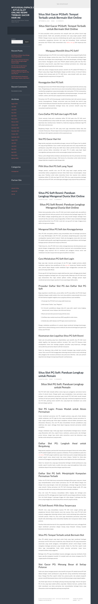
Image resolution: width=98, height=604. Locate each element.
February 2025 (14, 158)
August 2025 (14, 140)
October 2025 (14, 134)
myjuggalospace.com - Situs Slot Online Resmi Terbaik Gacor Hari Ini (24, 12)
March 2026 (14, 118)
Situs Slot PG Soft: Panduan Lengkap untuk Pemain (61, 374)
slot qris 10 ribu (15, 188)
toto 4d (13, 194)
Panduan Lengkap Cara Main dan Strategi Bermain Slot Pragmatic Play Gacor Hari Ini (20, 72)
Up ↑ (79, 600)
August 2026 (14, 103)
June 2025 (13, 146)
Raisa (53, 21)
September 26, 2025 (44, 21)
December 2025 (15, 128)
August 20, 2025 (43, 379)
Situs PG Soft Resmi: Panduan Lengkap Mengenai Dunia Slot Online (62, 194)
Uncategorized (14, 171)
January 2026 (14, 125)
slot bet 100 (14, 191)
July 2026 (13, 106)
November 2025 (15, 131)
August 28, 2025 (43, 199)
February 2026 (14, 121)
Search (13, 39)
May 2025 (13, 149)
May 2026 (13, 112)
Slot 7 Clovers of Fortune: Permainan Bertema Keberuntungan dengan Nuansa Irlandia (20, 61)
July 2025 (13, 143)
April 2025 (14, 152)
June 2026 (13, 109)
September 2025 (15, 137)
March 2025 (14, 155)
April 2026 (14, 115)
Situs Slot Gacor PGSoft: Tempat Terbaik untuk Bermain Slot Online (60, 16)
